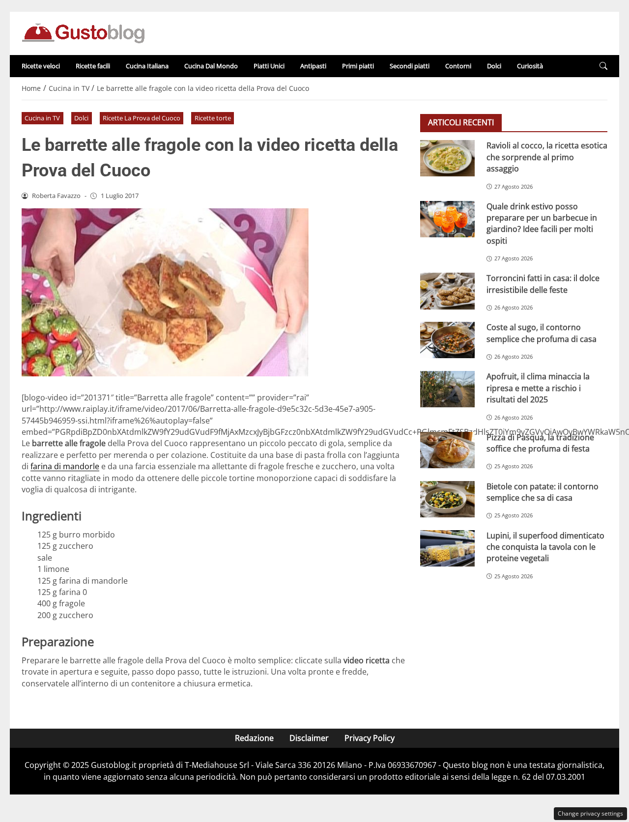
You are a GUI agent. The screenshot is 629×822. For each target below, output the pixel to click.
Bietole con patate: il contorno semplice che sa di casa (542, 492)
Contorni (458, 65)
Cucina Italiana (147, 65)
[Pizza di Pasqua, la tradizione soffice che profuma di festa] (447, 449)
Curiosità (530, 65)
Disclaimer (309, 738)
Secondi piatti (409, 65)
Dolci (494, 65)
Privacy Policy (369, 738)
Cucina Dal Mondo (211, 65)
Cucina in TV (42, 117)
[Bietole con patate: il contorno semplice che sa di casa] (447, 499)
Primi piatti (358, 65)
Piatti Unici (269, 65)
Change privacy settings (590, 813)
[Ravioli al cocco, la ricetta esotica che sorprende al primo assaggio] (447, 158)
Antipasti (313, 65)
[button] (603, 66)
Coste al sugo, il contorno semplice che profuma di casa (541, 333)
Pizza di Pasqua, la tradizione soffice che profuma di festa (540, 442)
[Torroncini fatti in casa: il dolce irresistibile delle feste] (447, 291)
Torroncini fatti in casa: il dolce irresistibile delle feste (543, 284)
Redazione (254, 738)
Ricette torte (213, 117)
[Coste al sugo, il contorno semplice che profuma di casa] (447, 340)
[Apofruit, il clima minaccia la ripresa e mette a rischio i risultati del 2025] (447, 389)
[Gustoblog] (83, 32)
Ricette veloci (41, 65)
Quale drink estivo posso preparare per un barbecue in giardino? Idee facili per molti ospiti (541, 223)
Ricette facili (93, 65)
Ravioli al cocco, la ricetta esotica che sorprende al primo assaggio (546, 157)
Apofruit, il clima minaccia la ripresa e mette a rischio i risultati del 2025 (538, 388)
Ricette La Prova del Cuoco (141, 117)
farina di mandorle (64, 466)
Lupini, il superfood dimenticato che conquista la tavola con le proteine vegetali (545, 547)
